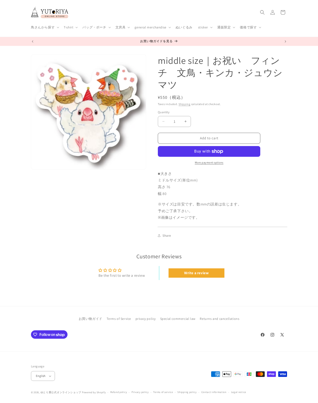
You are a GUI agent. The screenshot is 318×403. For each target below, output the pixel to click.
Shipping (184, 104)
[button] (44, 27)
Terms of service (163, 392)
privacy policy (145, 319)
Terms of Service (119, 319)
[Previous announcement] (32, 41)
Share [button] (166, 235)
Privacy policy (140, 392)
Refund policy (118, 392)
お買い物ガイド (90, 319)
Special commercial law (178, 319)
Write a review (196, 272)
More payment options (209, 162)
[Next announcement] (285, 41)
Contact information (214, 392)
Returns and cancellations (219, 319)
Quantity (163, 112)
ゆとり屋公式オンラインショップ (61, 392)
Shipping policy (187, 392)
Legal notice (238, 392)
